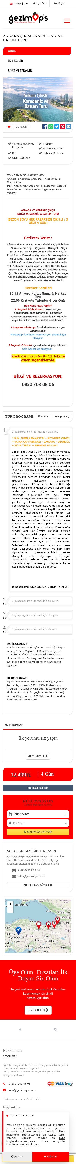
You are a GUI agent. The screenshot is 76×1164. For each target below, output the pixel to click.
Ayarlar (18, 1156)
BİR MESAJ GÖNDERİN (39, 885)
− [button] (10, 909)
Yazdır (23, 127)
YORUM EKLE (39, 756)
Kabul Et (51, 1156)
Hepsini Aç (63, 416)
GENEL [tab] (12, 51)
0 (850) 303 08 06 (28, 870)
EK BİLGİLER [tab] (15, 60)
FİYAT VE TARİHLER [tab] (20, 70)
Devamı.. (21, 1075)
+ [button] (10, 904)
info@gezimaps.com (31, 876)
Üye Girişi (41, 3)
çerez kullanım (39, 1141)
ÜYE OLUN (37, 1010)
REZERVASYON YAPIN (39, 832)
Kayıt (61, 3)
